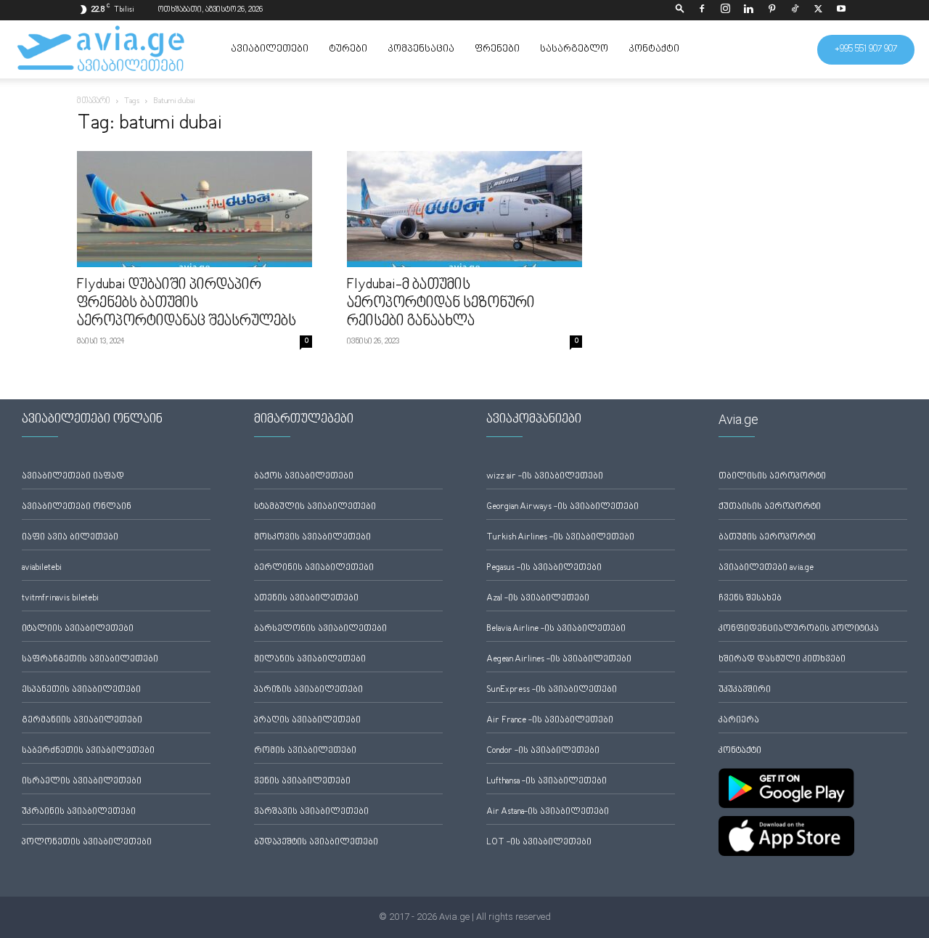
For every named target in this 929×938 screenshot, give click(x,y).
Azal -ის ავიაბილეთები (537, 598)
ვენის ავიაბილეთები (302, 781)
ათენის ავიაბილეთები (306, 598)
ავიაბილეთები (269, 49)
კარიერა (739, 720)
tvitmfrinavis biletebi (60, 598)
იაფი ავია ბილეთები (70, 537)
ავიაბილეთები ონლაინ (76, 507)
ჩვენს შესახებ (750, 598)
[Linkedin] (748, 10)
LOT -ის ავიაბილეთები (539, 842)
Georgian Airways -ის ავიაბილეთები (562, 507)
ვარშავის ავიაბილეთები (311, 812)
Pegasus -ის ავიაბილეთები (544, 568)
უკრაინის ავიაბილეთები (79, 812)
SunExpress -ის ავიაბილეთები (551, 690)
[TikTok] (795, 10)
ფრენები (497, 49)
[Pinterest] (771, 10)
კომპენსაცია (421, 49)
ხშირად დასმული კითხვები (782, 659)
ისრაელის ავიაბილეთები (82, 781)
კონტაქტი (654, 49)
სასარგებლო (574, 49)
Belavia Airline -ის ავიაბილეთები (556, 629)
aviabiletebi (42, 568)
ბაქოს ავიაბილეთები (303, 476)
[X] (818, 10)
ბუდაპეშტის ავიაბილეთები (316, 842)
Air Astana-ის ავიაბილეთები (547, 812)
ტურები (348, 49)
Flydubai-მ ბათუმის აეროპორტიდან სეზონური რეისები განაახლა (441, 303)
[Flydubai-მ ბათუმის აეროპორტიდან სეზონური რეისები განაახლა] (464, 209)
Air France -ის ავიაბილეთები (549, 720)
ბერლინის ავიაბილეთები (314, 568)
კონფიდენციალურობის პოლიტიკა (799, 629)
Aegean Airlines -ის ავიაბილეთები (558, 659)
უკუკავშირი (745, 690)
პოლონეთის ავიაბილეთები (87, 842)
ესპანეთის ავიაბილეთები (81, 690)
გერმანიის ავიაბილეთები (82, 720)
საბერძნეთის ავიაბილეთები (88, 751)
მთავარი (93, 101)
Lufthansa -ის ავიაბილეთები (546, 781)
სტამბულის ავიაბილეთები (315, 507)
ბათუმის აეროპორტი (767, 537)
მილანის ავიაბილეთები (310, 659)
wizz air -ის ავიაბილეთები (544, 476)
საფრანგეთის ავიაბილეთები (90, 659)
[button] (680, 10)
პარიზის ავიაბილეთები (308, 690)
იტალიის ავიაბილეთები (78, 629)
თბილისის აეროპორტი (772, 476)
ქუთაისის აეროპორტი (770, 507)
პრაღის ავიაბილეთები (307, 720)
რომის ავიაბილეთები (305, 751)
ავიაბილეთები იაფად (73, 476)
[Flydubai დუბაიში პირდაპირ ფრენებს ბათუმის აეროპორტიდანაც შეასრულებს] (194, 209)
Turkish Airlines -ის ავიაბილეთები (560, 537)
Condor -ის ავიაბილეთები (542, 751)
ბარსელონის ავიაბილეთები (320, 629)
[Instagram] (725, 10)
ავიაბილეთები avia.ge (766, 568)
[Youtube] (841, 10)
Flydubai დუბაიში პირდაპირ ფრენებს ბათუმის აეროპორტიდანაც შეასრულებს (186, 303)
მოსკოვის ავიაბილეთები (312, 537)
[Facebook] (702, 10)
